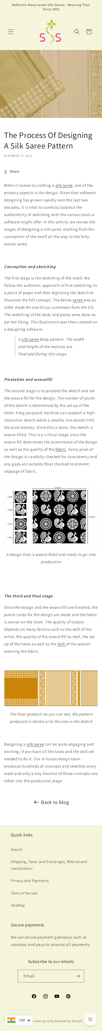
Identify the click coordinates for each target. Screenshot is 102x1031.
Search (17, 849)
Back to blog (55, 802)
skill (61, 643)
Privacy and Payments (30, 880)
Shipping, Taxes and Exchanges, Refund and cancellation (49, 865)
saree (78, 299)
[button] (11, 32)
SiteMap (18, 905)
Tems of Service (24, 893)
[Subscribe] (78, 976)
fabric (60, 449)
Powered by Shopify (69, 1021)
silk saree (64, 185)
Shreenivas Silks (42, 1021)
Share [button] (15, 171)
